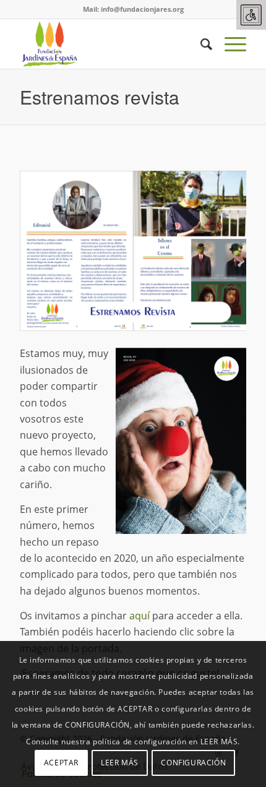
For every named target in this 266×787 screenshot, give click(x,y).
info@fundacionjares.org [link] (142, 9)
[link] (251, 15)
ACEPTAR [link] (61, 762)
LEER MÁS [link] (120, 762)
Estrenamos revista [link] (99, 97)
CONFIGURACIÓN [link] (193, 762)
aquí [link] (139, 615)
